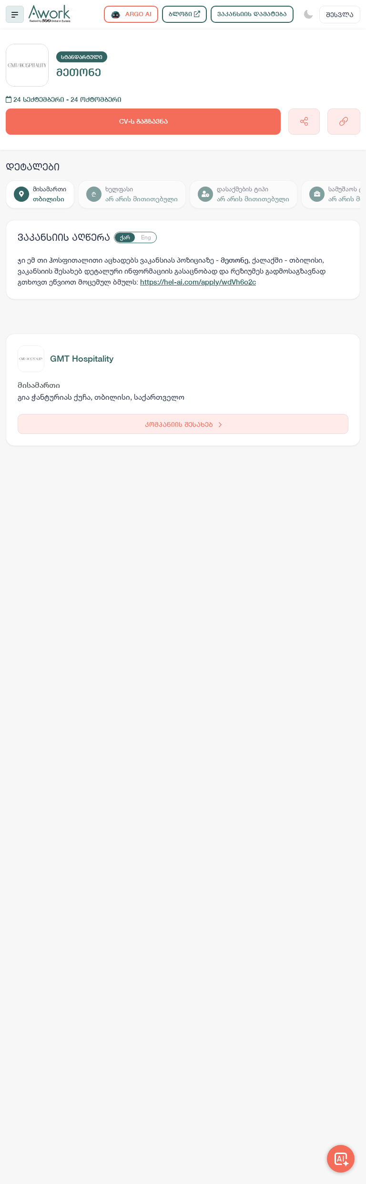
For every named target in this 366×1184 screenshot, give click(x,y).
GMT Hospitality (81, 359)
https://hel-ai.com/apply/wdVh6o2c (198, 282)
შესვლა (340, 14)
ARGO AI (137, 14)
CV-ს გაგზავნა (143, 121)
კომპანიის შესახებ (180, 424)
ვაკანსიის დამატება (252, 14)
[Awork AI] (341, 1159)
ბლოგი (181, 14)
